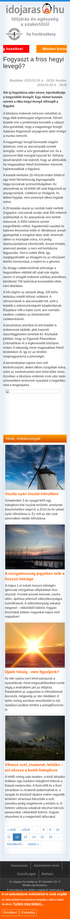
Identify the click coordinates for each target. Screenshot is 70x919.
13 (25, 837)
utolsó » (33, 844)
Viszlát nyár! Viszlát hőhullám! (32, 494)
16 (50, 837)
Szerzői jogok (26, 874)
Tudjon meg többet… (28, 904)
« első (11, 829)
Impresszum (19, 865)
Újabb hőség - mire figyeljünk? (32, 672)
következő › (15, 844)
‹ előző (25, 829)
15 (42, 837)
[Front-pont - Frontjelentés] (43, 38)
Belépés (47, 874)
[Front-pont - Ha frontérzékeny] (14, 38)
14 (34, 837)
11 (8, 837)
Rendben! (10, 912)
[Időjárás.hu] (35, 13)
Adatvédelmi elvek (46, 865)
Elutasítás (28, 912)
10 (58, 829)
